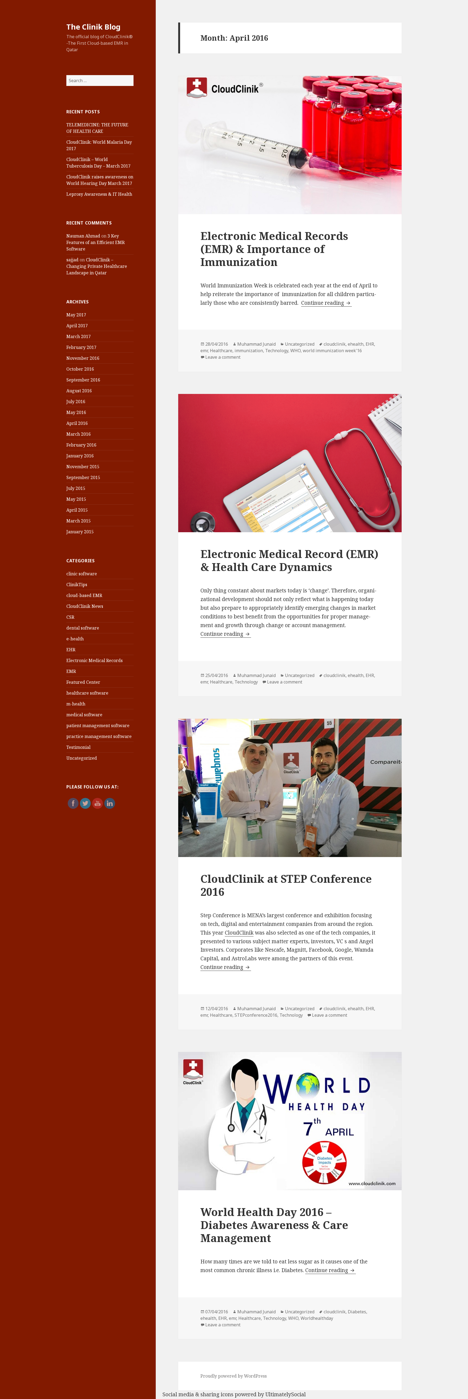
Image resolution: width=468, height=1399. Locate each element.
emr (204, 351)
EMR (71, 671)
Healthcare (221, 351)
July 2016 (75, 402)
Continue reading (326, 302)
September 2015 (83, 477)
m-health (75, 704)
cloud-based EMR (84, 595)
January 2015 (80, 532)
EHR (70, 650)
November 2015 (82, 467)
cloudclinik (335, 344)
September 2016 (83, 380)
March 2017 (78, 336)
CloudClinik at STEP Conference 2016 (286, 885)
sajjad (72, 260)
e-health (75, 639)
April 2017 (77, 326)
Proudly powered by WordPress (233, 1376)
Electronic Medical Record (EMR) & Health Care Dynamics (289, 560)
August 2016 (79, 391)
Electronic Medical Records (94, 660)
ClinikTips (76, 585)
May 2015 (76, 499)
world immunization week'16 (332, 351)
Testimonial (78, 747)
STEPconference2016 (256, 1015)
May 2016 (76, 412)
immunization (249, 351)
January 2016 (80, 456)
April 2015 (77, 510)
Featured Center (83, 682)
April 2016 (77, 423)
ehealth (355, 344)
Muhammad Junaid (256, 344)
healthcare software (87, 693)
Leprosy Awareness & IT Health (99, 194)
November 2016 (82, 358)
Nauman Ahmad (83, 236)
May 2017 (76, 315)
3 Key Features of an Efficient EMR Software (95, 242)
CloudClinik (239, 932)
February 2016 (81, 445)
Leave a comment (222, 357)
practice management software (99, 736)
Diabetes (357, 1312)
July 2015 (75, 488)
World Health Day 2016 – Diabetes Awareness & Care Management (274, 1225)
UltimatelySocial (285, 1394)
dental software (82, 628)
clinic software (81, 574)
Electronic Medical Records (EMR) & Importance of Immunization (274, 249)
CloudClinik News (84, 606)
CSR (70, 617)
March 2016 (78, 434)
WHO (295, 351)
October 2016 (80, 369)
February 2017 (81, 347)
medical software (84, 715)
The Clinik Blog (93, 27)
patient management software (97, 726)
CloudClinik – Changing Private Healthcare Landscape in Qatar (96, 266)
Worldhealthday (317, 1318)
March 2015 (78, 521)
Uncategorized (81, 758)
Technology (276, 351)
